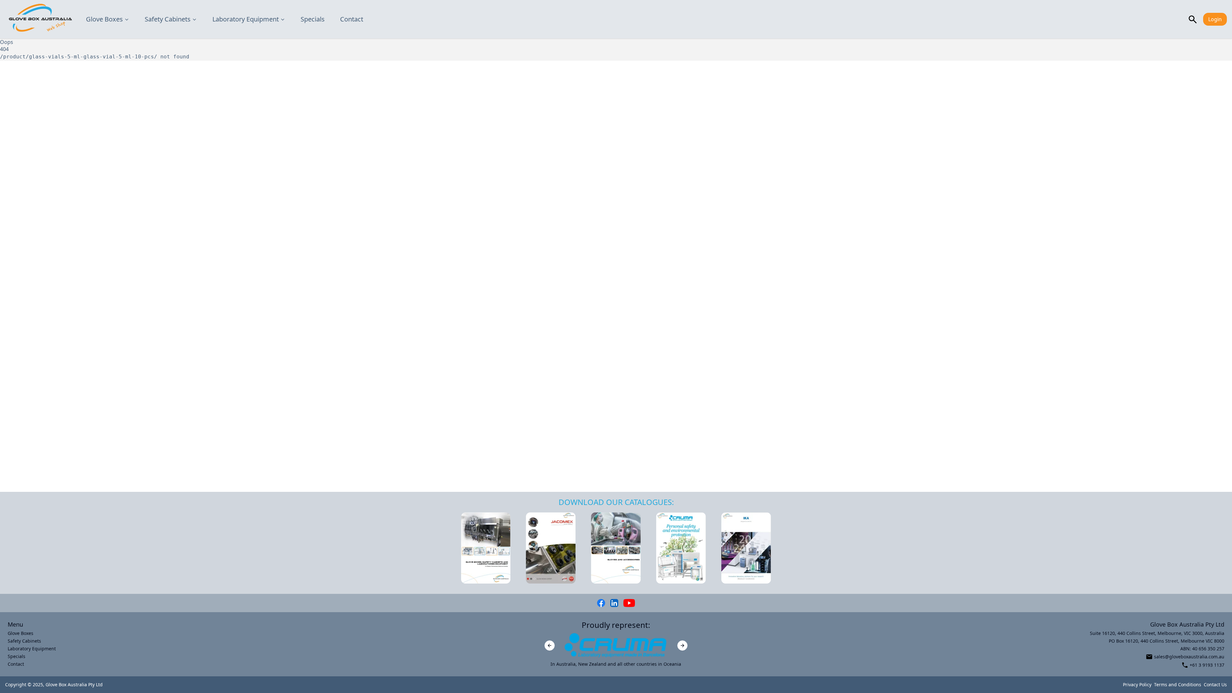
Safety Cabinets (168, 19)
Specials (313, 19)
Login (1215, 19)
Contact (351, 19)
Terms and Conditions (1177, 684)
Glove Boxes (104, 19)
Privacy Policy (1137, 684)
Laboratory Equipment (245, 19)
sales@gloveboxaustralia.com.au (1189, 657)
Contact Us (1215, 684)
